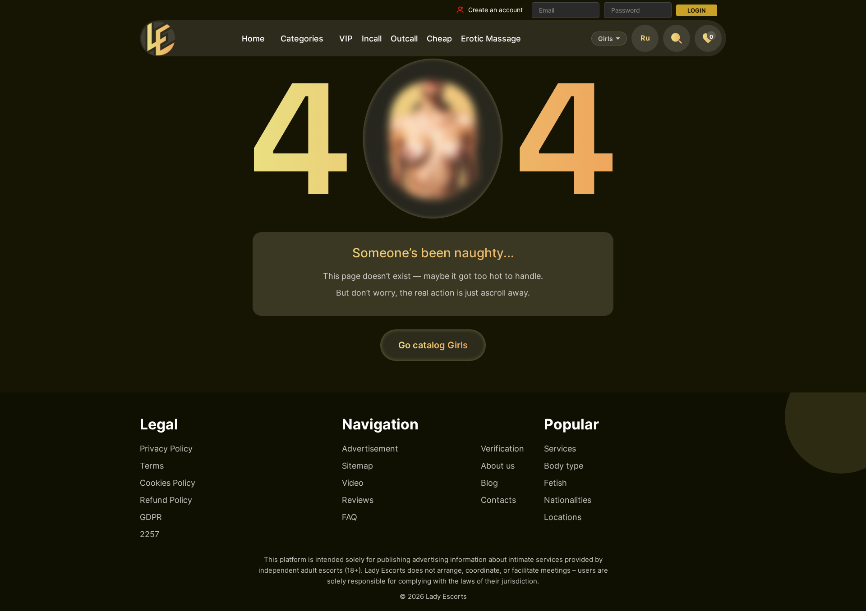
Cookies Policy (167, 483)
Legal (159, 424)
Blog (489, 483)
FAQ (349, 517)
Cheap (439, 38)
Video (353, 483)
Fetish (555, 483)
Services (560, 448)
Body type (563, 465)
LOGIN (696, 10)
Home (253, 38)
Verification (502, 448)
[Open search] (676, 38)
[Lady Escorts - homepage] (157, 38)
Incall (372, 38)
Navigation (380, 424)
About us (498, 465)
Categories (302, 38)
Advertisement (370, 448)
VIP (346, 38)
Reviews (357, 500)
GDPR (151, 517)
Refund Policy (166, 500)
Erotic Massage (491, 38)
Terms (152, 465)
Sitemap (357, 465)
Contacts (498, 500)
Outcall (404, 38)
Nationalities (567, 500)
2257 (149, 534)
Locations (562, 517)
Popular (571, 424)
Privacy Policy (166, 448)
